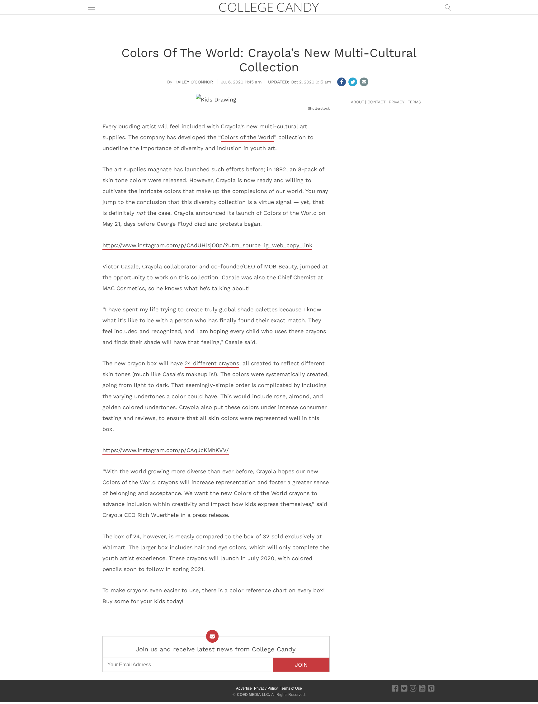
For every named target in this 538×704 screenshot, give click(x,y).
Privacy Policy (266, 688)
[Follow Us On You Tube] (422, 688)
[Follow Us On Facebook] (395, 688)
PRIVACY (396, 102)
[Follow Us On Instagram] (413, 688)
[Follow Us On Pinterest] (431, 688)
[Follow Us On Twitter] (404, 688)
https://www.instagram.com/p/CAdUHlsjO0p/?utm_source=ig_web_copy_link (207, 245)
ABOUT (357, 102)
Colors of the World (247, 137)
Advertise (244, 688)
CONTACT (376, 102)
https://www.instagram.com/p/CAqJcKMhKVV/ (165, 450)
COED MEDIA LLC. (253, 694)
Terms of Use (291, 688)
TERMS (414, 102)
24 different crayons (212, 363)
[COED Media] (125, 688)
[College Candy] (269, 6)
